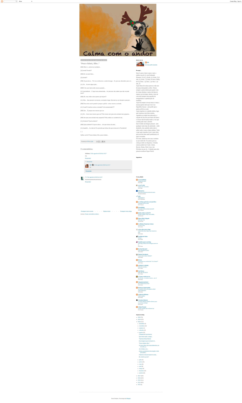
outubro (141, 328)
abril (140, 366)
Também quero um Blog (144, 242)
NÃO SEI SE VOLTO (143, 272)
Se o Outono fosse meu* (143, 283)
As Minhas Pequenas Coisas (146, 224)
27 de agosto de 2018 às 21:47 (94, 177)
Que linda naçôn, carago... (145, 336)
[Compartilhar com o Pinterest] (104, 141)
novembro (142, 326)
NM (90, 165)
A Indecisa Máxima (143, 294)
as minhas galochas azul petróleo (147, 202)
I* (85, 177)
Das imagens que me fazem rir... (147, 341)
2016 (139, 378)
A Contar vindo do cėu (144, 276)
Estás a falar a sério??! (144, 213)
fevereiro (141, 370)
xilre (139, 196)
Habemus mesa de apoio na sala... (148, 354)
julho (140, 359)
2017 (139, 375)
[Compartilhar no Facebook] (103, 141)
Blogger (129, 398)
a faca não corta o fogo (144, 229)
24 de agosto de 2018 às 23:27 (98, 153)
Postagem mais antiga (126, 211)
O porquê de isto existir (143, 203)
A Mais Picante (142, 307)
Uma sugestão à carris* (143, 250)
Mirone (140, 260)
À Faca (139, 238)
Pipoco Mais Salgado (143, 218)
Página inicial (106, 211)
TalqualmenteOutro (143, 282)
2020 (139, 317)
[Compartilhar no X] (101, 141)
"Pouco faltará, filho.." (144, 343)
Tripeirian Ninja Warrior (145, 338)
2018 (139, 321)
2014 (139, 382)
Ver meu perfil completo (151, 65)
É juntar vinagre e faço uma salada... (146, 214)
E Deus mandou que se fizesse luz (146, 308)
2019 (139, 319)
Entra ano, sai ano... (142, 267)
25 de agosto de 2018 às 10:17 (102, 165)
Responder (88, 158)
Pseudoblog (141, 207)
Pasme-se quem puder (144, 287)
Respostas (89, 161)
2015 (139, 380)
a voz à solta (141, 185)
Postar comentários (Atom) (92, 214)
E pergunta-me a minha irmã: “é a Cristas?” (148, 261)
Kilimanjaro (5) (141, 220)
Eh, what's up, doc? (144, 357)
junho (140, 362)
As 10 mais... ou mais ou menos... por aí (147, 278)
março (141, 368)
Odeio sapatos (141, 296)
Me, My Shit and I (142, 249)
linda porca (141, 191)
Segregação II (141, 197)
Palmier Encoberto (143, 254)
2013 (139, 384)
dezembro (142, 323)
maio (140, 364)
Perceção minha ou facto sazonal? (146, 208)
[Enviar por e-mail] (97, 141)
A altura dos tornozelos (143, 186)
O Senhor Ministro (143, 300)
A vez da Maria (142, 179)
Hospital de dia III (142, 181)
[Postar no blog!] (99, 141)
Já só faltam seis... (143, 349)
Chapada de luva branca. (145, 334)
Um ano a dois (141, 225)
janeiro (141, 373)
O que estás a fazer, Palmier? (145, 255)
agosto (141, 332)
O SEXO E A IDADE (143, 265)
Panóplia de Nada (142, 236)
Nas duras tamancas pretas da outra (146, 192)
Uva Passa (141, 271)
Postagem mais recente (87, 211)
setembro (141, 330)
